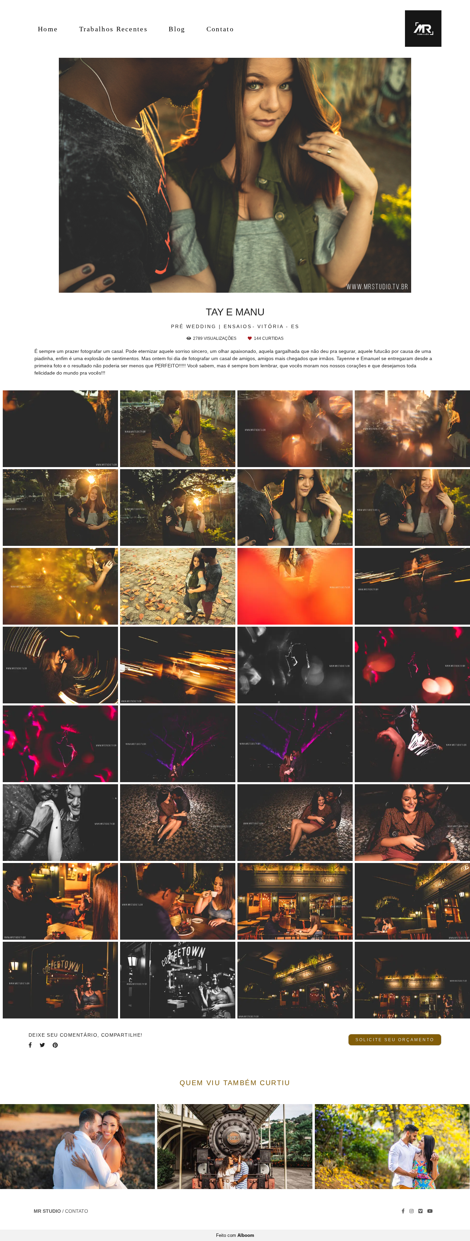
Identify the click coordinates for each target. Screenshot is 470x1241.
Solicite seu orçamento (394, 1039)
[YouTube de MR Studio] (430, 1211)
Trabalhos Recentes (113, 29)
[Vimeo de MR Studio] (420, 1211)
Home (48, 29)
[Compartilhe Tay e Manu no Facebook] (31, 1045)
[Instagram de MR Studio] (411, 1211)
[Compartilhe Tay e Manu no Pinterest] (56, 1045)
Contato (220, 29)
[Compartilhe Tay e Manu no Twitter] (43, 1045)
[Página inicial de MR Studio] (418, 28)
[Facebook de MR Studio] (403, 1211)
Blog (177, 29)
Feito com (235, 1235)
